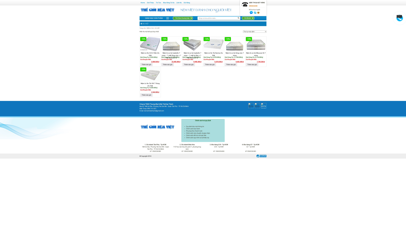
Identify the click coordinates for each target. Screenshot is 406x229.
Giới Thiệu (150, 2)
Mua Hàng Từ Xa (168, 2)
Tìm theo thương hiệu (182, 18)
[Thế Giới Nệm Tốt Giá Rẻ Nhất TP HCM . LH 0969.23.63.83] (158, 10)
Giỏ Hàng (187, 2)
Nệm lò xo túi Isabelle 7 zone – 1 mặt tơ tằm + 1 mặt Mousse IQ (192, 55)
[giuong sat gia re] (257, 105)
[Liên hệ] (399, 16)
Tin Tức (158, 2)
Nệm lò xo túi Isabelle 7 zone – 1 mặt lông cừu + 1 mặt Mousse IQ (171, 55)
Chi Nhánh (247, 18)
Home (143, 2)
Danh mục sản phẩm (154, 18)
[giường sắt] (250, 105)
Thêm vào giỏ (146, 64)
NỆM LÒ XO (150, 28)
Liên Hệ (179, 2)
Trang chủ (143, 28)
